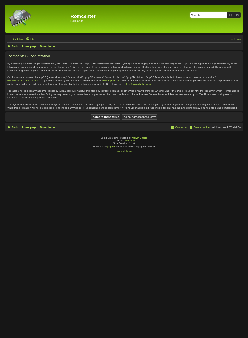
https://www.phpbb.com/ (138, 84)
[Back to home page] (38, 19)
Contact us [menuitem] (181, 127)
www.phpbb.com (111, 80)
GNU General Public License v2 (25, 80)
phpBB (111, 146)
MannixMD (130, 140)
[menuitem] (31, 39)
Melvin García (139, 138)
